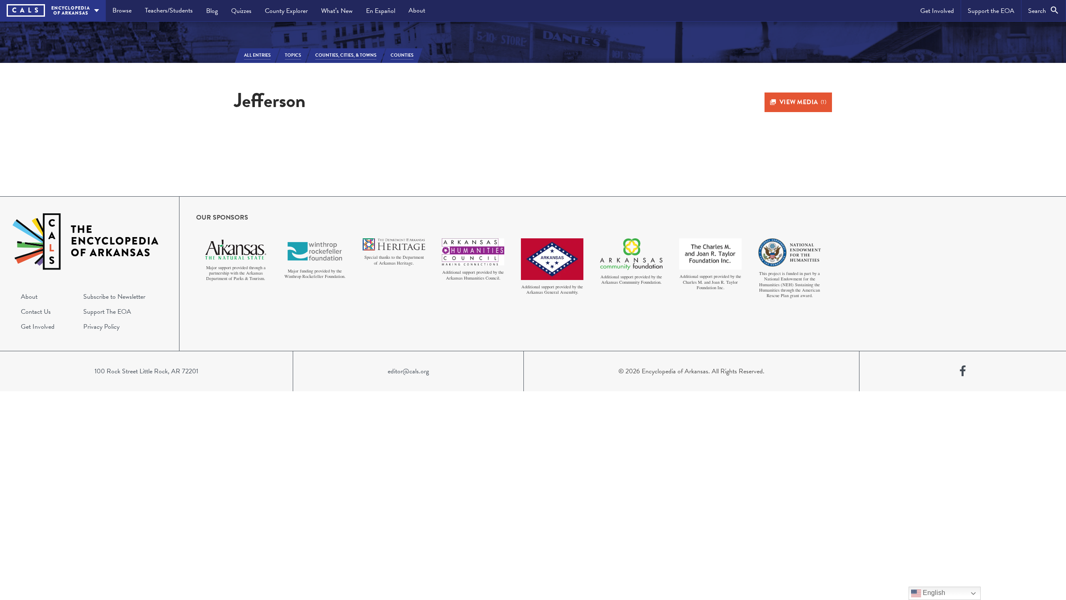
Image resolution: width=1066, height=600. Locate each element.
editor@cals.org (408, 371)
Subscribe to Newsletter (114, 297)
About (416, 10)
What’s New (337, 11)
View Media (803, 102)
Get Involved (937, 11)
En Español (380, 11)
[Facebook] (962, 371)
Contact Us (36, 312)
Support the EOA (991, 11)
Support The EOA (107, 312)
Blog (212, 11)
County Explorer (286, 11)
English (933, 592)
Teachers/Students (169, 10)
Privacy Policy (101, 327)
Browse (122, 10)
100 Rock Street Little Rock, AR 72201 (146, 371)
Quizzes (241, 11)
